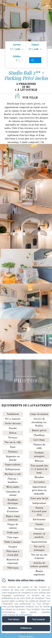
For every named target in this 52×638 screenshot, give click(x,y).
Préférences (26, 628)
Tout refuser (13, 619)
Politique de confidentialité (19, 615)
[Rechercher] (35, 60)
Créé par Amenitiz (26, 636)
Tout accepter (38, 619)
